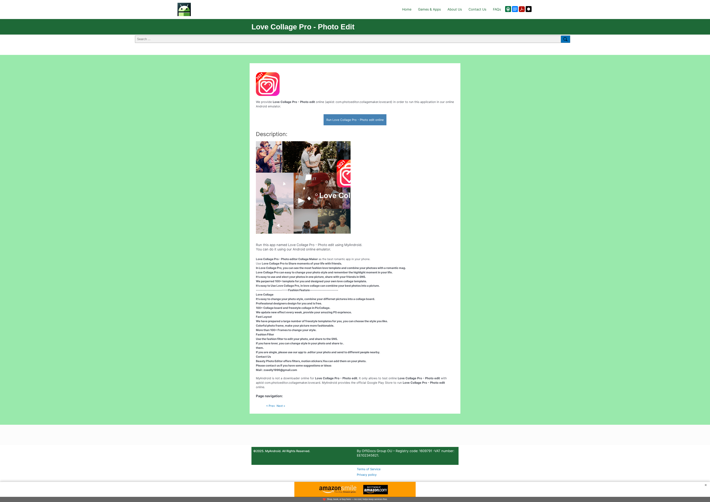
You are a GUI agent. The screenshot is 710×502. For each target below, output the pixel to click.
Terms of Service (369, 469)
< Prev (270, 406)
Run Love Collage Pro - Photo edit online (355, 120)
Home (406, 9)
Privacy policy (367, 474)
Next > (281, 406)
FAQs (497, 9)
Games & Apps (429, 9)
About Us (454, 9)
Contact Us (477, 9)
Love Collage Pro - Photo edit (302, 27)
